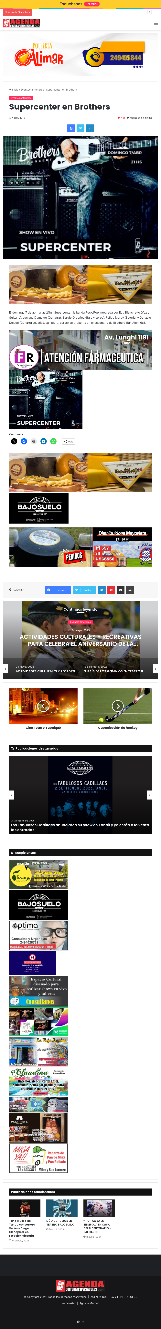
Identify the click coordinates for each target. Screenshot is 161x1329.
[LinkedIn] (90, 128)
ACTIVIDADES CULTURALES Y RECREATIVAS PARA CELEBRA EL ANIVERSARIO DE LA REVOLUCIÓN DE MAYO (81, 644)
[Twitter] (80, 128)
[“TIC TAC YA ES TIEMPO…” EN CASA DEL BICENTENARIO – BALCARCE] (99, 1208)
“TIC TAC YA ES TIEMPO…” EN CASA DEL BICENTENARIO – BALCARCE (97, 1226)
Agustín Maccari (89, 1303)
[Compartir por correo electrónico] (120, 590)
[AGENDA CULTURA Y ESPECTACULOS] (21, 23)
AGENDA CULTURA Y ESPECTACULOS (114, 1296)
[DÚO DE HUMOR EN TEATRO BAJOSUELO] (62, 1208)
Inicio (14, 89)
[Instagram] (82, 1322)
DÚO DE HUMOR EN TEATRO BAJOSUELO (60, 1223)
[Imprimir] (130, 590)
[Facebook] (71, 128)
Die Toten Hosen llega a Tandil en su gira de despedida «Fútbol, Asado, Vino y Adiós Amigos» (91, 12)
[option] (80, 640)
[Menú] (156, 24)
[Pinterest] (111, 590)
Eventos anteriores (32, 89)
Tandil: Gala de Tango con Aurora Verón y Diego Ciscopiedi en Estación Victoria (22, 1228)
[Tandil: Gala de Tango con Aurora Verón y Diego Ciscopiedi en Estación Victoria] (24, 1208)
